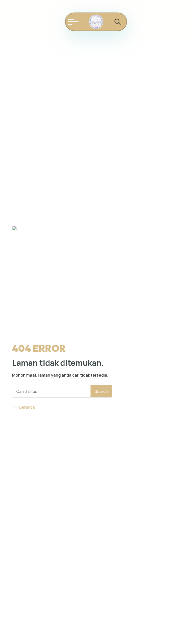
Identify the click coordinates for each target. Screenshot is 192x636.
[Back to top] (182, 626)
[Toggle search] (117, 21)
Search (101, 391)
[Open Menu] (72, 22)
